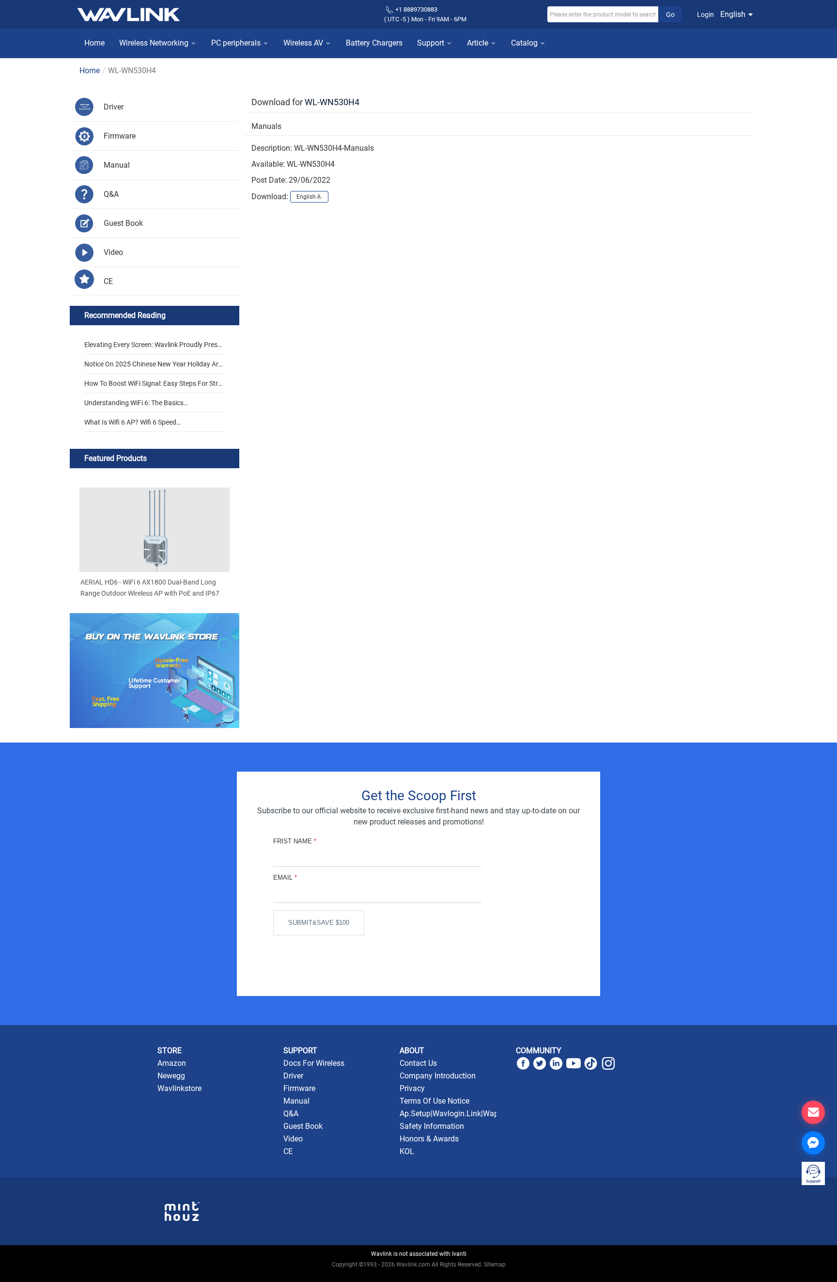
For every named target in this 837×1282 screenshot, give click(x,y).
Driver (293, 1075)
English (733, 14)
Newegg (171, 1075)
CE (288, 1151)
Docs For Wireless (313, 1063)
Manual (296, 1101)
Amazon (171, 1063)
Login (705, 14)
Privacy (412, 1088)
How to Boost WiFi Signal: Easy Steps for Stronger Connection (153, 386)
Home (94, 42)
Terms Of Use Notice (434, 1101)
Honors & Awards (429, 1138)
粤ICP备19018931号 (419, 1275)
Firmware (299, 1088)
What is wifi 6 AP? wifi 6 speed (130, 422)
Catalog (525, 42)
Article (478, 42)
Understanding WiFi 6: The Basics (134, 403)
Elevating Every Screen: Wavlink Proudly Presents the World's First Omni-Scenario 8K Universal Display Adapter (154, 347)
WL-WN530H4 (332, 102)
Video (293, 1138)
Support (431, 42)
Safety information (432, 1126)
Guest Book (303, 1126)
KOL (407, 1151)
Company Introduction (438, 1075)
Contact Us (418, 1063)
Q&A (290, 1113)
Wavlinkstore (179, 1088)
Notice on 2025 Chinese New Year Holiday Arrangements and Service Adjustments (154, 367)
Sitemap (495, 1264)
